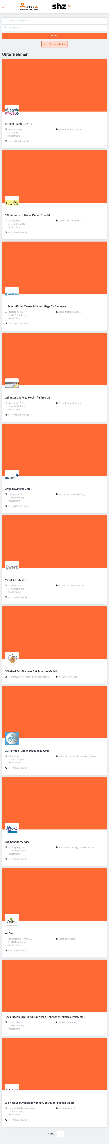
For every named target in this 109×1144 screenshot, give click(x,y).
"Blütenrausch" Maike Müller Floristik (27, 215)
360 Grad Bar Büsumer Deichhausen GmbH (31, 671)
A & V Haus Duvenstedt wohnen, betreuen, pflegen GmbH (39, 1102)
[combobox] (54, 20)
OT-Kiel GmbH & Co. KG (19, 124)
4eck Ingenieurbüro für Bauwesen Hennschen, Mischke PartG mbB (45, 1017)
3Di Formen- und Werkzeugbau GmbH (28, 750)
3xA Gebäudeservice (17, 842)
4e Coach (10, 933)
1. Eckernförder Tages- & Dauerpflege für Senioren (35, 306)
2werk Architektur (15, 580)
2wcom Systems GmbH (18, 488)
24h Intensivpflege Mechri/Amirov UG (27, 397)
